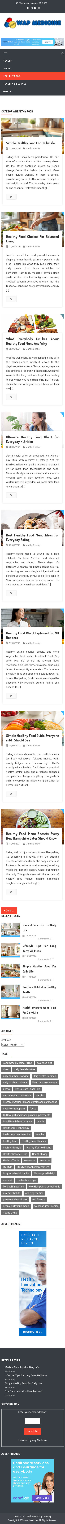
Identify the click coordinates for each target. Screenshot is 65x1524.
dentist (40, 1095)
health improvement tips (17, 1134)
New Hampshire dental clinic (44, 1186)
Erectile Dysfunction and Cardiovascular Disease (30, 1102)
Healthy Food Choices (34, 1141)
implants (45, 1160)
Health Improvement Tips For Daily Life (39, 1010)
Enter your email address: (32, 1426)
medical (7, 1180)
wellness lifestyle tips (46, 1206)
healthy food (10, 1141)
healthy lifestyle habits (38, 1147)
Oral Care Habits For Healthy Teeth (39, 989)
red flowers (38, 1199)
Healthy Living (39, 1154)
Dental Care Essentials (27, 1089)
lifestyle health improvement (33, 1167)
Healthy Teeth (11, 1160)
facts (33, 1108)
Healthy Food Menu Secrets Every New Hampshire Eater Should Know (32, 835)
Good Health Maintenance (17, 1121)
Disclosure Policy (34, 1516)
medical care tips (26, 1180)
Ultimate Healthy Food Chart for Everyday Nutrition (32, 439)
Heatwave (29, 1160)
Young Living (10, 1212)
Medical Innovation (13, 1186)
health (40, 1121)
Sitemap (47, 1516)
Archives (6, 1040)
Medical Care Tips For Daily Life (39, 927)
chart (6, 1069)
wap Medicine (39, 1440)
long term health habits (16, 1173)
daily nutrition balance (15, 1082)
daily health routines (44, 1076)
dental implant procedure (17, 1095)
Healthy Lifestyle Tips (15, 1154)
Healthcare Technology (16, 1128)
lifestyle (7, 1167)
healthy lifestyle (12, 1147)
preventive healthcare (15, 1199)
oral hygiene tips (34, 1193)
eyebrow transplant (14, 1108)
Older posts (11, 910)
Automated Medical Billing (17, 1063)
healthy (40, 1134)
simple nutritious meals (16, 1206)
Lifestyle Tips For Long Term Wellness (39, 948)
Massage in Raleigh (44, 1173)
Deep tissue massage (44, 1082)
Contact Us (19, 1516)
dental (6, 1089)
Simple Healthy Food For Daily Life (30, 143)
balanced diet (44, 1063)
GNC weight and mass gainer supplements (26, 1115)
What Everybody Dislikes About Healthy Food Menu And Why (32, 341)
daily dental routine (24, 1069)
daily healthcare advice (16, 1076)
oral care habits (11, 1193)
